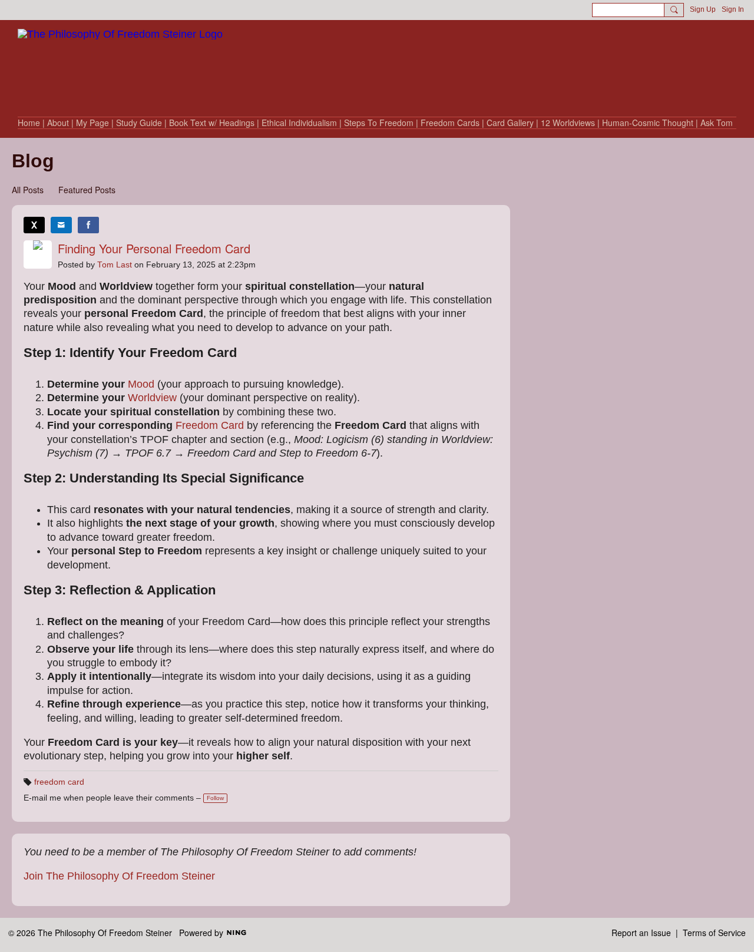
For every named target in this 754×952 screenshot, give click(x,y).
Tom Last (114, 264)
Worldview (152, 398)
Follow (215, 798)
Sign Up (703, 9)
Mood (141, 384)
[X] (34, 225)
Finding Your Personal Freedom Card (154, 248)
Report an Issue (641, 932)
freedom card (59, 782)
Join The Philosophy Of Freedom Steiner (119, 876)
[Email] (61, 225)
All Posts (28, 190)
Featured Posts (86, 190)
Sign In (733, 9)
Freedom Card (210, 425)
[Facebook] (88, 225)
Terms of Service (714, 932)
